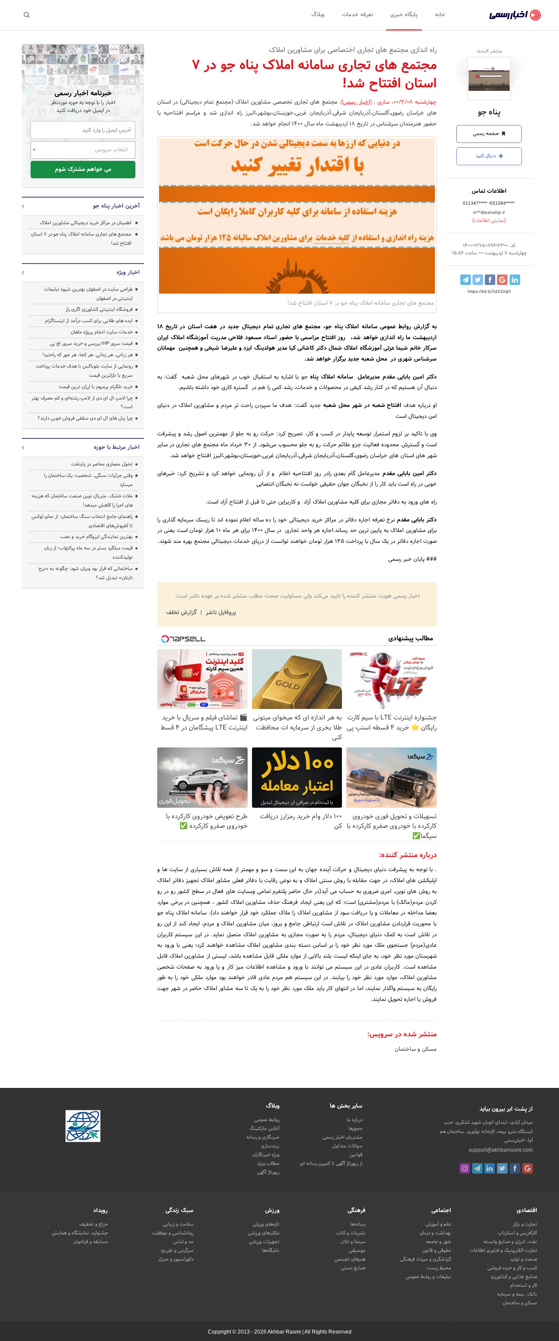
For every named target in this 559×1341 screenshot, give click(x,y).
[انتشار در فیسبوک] (490, 279)
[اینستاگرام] (464, 1168)
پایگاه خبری (404, 15)
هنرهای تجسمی (350, 1259)
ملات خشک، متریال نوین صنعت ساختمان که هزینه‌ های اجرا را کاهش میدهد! (82, 500)
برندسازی (270, 1146)
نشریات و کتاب (351, 1233)
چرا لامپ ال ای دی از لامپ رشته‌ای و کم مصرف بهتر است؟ (82, 402)
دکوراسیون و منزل (176, 1259)
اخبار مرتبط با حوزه (117, 447)
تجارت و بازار (525, 1224)
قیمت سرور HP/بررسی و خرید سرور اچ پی (91, 343)
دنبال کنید (486, 156)
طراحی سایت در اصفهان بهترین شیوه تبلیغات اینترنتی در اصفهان (88, 293)
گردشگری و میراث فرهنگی (425, 1259)
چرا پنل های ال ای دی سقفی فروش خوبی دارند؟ (85, 418)
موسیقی (357, 1250)
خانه (440, 15)
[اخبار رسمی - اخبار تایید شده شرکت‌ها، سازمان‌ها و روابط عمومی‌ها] (515, 15)
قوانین (356, 1155)
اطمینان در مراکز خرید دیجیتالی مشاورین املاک (85, 223)
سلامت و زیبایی (178, 1224)
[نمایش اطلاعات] (489, 221)
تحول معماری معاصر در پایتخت (102, 464)
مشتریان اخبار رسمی (342, 1137)
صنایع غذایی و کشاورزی (514, 1277)
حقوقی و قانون (436, 1250)
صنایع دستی (353, 1268)
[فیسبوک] (515, 1168)
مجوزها (355, 1129)
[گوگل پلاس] (527, 1168)
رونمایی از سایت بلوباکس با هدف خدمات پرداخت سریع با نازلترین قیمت (84, 370)
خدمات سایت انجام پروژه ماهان (102, 332)
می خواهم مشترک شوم (83, 169)
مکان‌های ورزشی (264, 1233)
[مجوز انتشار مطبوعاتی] (83, 1128)
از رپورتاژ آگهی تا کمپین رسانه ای (331, 1163)
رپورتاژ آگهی (268, 1172)
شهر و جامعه (438, 1242)
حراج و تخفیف (93, 1224)
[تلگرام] (477, 1168)
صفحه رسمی (486, 134)
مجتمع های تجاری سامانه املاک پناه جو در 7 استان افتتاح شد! (81, 238)
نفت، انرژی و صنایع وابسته (510, 1242)
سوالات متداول (347, 1146)
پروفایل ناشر (220, 613)
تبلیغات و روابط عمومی (428, 1277)
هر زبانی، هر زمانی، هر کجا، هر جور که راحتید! (87, 355)
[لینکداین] (489, 1168)
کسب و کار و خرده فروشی (512, 1268)
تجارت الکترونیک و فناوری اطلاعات (503, 1250)
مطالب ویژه (268, 1163)
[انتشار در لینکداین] (515, 279)
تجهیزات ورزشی (264, 1242)
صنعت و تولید (523, 1259)
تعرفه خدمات (357, 15)
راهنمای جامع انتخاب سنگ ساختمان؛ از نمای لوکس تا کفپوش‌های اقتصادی (82, 521)
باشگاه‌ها (271, 1250)
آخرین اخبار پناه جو (116, 206)
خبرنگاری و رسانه (263, 1137)
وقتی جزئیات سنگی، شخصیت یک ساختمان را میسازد (88, 480)
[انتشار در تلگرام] (465, 279)
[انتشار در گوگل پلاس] (502, 279)
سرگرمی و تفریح (177, 1250)
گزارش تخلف (182, 613)
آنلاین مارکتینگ (264, 1129)
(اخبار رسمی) (357, 102)
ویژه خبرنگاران (266, 1155)
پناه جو (489, 112)
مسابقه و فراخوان (90, 1242)
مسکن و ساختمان (416, 1049)
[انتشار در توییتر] (478, 279)
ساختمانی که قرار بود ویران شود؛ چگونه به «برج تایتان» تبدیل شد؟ (85, 573)
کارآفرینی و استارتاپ (517, 1233)
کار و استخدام (523, 1285)
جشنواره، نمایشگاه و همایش (80, 1233)
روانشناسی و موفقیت (172, 1233)
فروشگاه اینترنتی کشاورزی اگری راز (99, 309)
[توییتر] (502, 1168)
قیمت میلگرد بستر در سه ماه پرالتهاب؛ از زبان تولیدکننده (88, 552)
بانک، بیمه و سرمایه (517, 1294)
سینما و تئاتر (353, 1242)
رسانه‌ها (358, 1224)
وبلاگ (317, 15)
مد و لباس (183, 1242)
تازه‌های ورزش (266, 1224)
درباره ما (354, 1120)
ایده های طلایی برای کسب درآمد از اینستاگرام (89, 321)
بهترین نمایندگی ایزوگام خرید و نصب (96, 537)
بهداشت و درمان (435, 1233)
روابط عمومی (267, 1120)
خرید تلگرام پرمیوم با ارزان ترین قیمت (96, 387)
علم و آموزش (438, 1224)
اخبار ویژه (128, 273)
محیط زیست (439, 1268)
